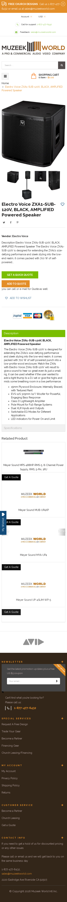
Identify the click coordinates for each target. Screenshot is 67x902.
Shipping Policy (11, 785)
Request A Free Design (15, 724)
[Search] (61, 65)
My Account (9, 771)
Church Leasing (11, 818)
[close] (63, 4)
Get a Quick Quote (20, 274)
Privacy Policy (10, 778)
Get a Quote (9, 825)
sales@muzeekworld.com (17, 873)
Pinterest (17, 222)
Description (11, 333)
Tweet (4, 222)
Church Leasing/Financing (17, 752)
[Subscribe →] (56, 681)
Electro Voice (20, 236)
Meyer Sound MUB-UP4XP (33, 510)
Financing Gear (10, 745)
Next (61, 531)
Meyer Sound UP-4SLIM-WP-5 (33, 599)
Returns (6, 792)
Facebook (10, 222)
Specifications (13, 428)
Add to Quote (16, 283)
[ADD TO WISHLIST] (62, 204)
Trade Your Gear (11, 731)
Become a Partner (12, 738)
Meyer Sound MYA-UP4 (33, 555)
